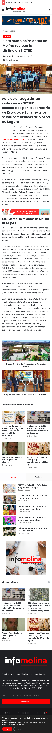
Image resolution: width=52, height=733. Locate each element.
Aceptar (7, 729)
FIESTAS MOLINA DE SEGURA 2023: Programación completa (32, 507)
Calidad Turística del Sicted (14, 139)
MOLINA (13, 31)
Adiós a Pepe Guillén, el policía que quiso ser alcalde (12, 459)
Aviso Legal (6, 674)
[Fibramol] (26, 20)
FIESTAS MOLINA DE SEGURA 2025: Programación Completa (32, 486)
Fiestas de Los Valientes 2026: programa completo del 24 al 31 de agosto (37, 461)
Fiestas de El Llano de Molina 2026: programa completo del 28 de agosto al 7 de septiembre (12, 431)
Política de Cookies (37, 674)
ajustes (21, 724)
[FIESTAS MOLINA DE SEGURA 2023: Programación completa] (9, 510)
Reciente (39, 477)
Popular (12, 477)
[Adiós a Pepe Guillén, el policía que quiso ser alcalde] (13, 448)
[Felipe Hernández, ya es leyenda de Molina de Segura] (9, 531)
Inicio (6, 31)
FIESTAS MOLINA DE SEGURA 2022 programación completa (32, 518)
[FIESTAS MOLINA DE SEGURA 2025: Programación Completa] (9, 488)
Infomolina (7, 56)
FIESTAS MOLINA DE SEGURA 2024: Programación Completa (32, 497)
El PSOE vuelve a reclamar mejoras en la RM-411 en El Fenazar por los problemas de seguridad (38, 607)
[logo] (26, 214)
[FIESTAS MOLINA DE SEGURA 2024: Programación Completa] (9, 499)
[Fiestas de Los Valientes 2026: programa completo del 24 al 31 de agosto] (38, 448)
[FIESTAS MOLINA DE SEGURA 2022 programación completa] (9, 520)
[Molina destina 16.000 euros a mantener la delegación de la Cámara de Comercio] (38, 417)
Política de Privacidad (20, 674)
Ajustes (18, 729)
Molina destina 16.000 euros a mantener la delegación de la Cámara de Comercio (38, 429)
